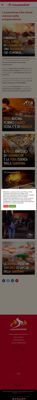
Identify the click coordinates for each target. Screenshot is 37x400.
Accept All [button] (12, 206)
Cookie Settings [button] (29, 201)
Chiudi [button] (5, 206)
